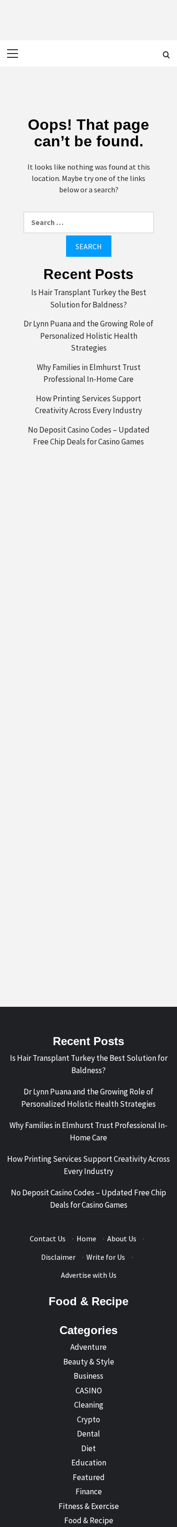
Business (88, 1376)
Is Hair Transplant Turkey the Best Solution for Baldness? (88, 298)
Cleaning (88, 1405)
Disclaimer (58, 1257)
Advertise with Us (89, 1275)
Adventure (88, 1347)
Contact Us (48, 1238)
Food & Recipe (88, 1520)
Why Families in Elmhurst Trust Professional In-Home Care (89, 373)
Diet (88, 1448)
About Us (121, 1238)
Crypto (88, 1419)
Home (86, 1238)
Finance (89, 1491)
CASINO (89, 1390)
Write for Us (105, 1257)
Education (88, 1462)
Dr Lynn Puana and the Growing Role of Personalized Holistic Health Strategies (88, 335)
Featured (89, 1477)
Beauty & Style (88, 1361)
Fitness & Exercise (89, 1506)
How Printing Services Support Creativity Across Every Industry (88, 404)
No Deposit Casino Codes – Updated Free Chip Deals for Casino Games (89, 436)
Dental (88, 1433)
